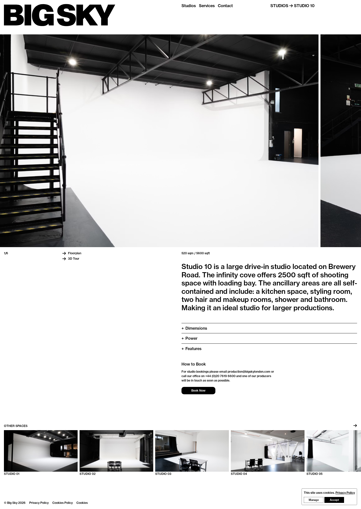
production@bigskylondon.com (249, 371)
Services (207, 5)
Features (191, 348)
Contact (225, 5)
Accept (334, 500)
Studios (188, 5)
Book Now (198, 390)
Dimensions (194, 328)
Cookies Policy (62, 503)
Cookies (82, 503)
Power (189, 338)
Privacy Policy (39, 503)
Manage (314, 500)
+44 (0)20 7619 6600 (220, 376)
